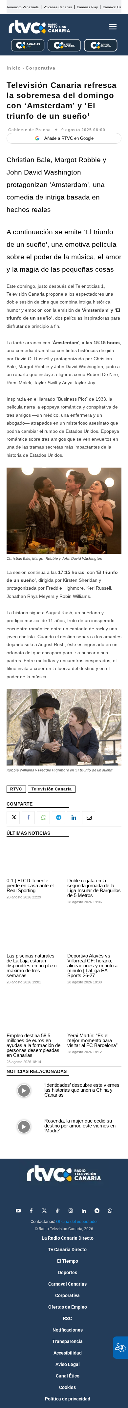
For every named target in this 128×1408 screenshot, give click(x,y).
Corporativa (40, 68)
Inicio (14, 68)
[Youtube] (18, 1211)
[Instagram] (70, 1211)
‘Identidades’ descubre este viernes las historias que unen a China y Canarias (81, 1090)
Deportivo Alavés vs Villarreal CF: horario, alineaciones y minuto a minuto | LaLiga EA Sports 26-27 (92, 965)
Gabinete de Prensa (29, 130)
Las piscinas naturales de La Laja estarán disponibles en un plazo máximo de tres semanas (31, 965)
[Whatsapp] (110, 1211)
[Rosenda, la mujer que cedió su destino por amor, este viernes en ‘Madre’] (24, 1127)
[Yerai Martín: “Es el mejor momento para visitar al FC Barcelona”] (94, 1014)
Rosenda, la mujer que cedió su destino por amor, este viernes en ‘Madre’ (80, 1125)
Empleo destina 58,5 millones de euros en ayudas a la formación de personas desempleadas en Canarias (33, 1045)
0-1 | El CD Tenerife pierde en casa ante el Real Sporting (30, 885)
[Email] (88, 817)
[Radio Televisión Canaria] (39, 27)
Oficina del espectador (77, 1221)
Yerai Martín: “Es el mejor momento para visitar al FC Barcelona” (92, 1040)
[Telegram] (58, 817)
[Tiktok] (57, 1211)
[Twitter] (44, 1211)
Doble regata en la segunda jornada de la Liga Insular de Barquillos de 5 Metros (94, 888)
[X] (13, 817)
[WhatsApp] (43, 817)
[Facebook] (28, 817)
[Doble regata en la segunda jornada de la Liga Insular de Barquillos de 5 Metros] (94, 859)
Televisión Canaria (52, 789)
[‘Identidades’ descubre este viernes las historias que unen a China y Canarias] (24, 1091)
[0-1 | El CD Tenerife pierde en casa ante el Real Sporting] (34, 859)
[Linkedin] (73, 817)
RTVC (16, 789)
